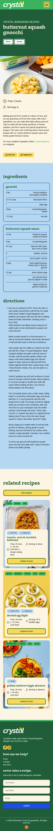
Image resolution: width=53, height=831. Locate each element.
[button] (46, 5)
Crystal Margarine (42, 142)
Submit (27, 806)
